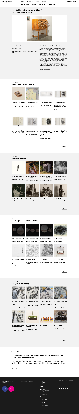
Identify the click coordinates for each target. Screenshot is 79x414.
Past (43, 382)
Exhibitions (25, 4)
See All (64, 146)
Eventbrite (45, 405)
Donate (44, 398)
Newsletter (30, 1)
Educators (44, 394)
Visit (22, 1)
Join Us (14, 369)
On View (42, 380)
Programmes (45, 390)
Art (43, 391)
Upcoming (45, 383)
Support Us (51, 4)
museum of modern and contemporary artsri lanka (7, 381)
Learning (42, 4)
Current (44, 381)
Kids (43, 393)
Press (37, 1)
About (34, 4)
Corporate (44, 399)
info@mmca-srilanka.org (27, 381)
